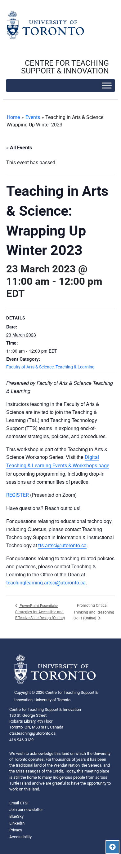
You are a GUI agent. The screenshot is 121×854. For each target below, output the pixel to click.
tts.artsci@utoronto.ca (62, 545)
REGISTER (18, 495)
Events (32, 117)
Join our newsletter (26, 809)
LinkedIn (17, 823)
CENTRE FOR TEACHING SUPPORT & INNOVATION (65, 67)
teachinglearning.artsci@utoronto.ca (46, 583)
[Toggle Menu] (107, 85)
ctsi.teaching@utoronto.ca (32, 733)
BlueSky (16, 816)
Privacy (15, 830)
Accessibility (20, 836)
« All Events (19, 148)
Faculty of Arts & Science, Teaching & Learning (50, 366)
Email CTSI (19, 803)
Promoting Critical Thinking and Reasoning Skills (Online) (94, 611)
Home (13, 117)
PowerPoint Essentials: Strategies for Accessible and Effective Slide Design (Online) (40, 612)
